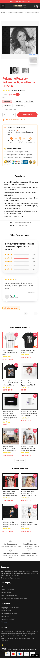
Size (3, 98)
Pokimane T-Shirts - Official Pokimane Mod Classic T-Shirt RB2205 (28, 448)
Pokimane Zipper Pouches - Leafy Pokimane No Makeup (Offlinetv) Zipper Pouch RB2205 (10, 416)
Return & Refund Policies (9, 613)
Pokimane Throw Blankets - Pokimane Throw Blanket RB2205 (9, 448)
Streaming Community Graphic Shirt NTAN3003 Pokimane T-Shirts (10, 383)
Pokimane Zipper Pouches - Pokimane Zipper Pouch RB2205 (28, 383)
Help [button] (36, 655)
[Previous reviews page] (26, 313)
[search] (34, 6)
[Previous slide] (4, 40)
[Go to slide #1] (15, 70)
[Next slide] (36, 40)
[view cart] (37, 6)
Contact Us (5, 616)
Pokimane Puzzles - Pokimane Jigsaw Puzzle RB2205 (10, 524)
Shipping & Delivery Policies (10, 608)
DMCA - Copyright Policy (9, 595)
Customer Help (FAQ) (8, 619)
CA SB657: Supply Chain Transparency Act (14, 598)
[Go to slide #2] (25, 70)
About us (4, 587)
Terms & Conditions (7, 590)
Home (3, 13)
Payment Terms (6, 610)
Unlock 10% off (4, 649)
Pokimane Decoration (15, 13)
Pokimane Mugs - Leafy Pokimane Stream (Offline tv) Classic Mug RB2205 (29, 413)
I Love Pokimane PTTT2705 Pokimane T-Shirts (9, 352)
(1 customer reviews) (18, 90)
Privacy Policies (6, 592)
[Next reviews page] (36, 313)
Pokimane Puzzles (32, 13)
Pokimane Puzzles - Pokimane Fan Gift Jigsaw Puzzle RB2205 (9, 493)
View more (20, 460)
